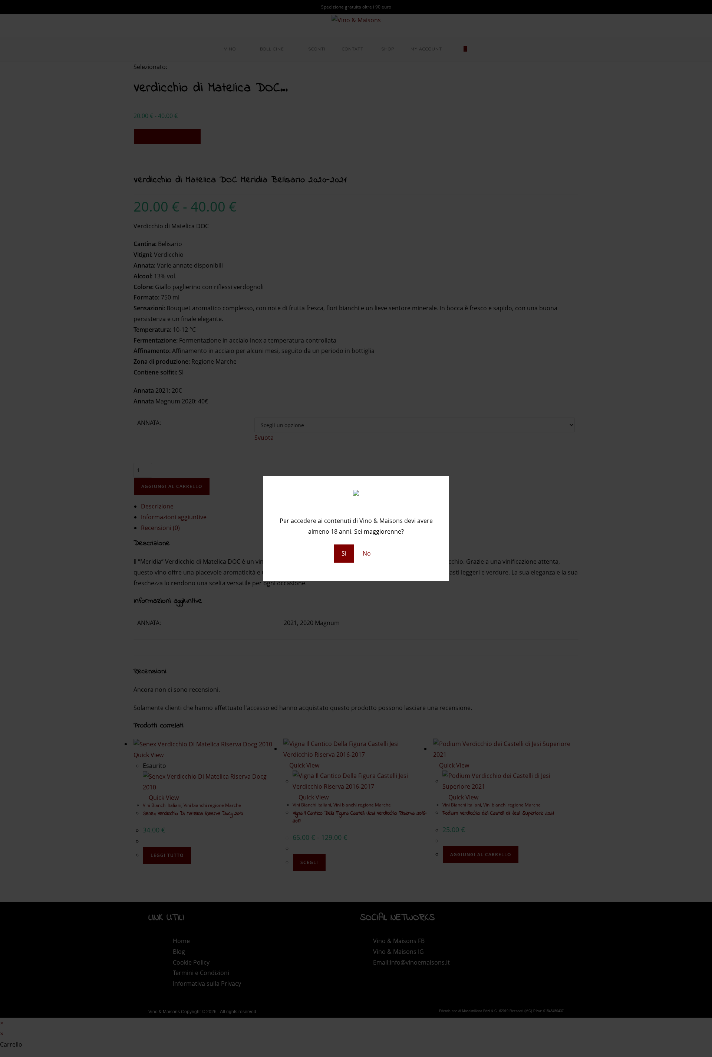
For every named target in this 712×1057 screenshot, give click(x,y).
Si (344, 553)
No (367, 553)
